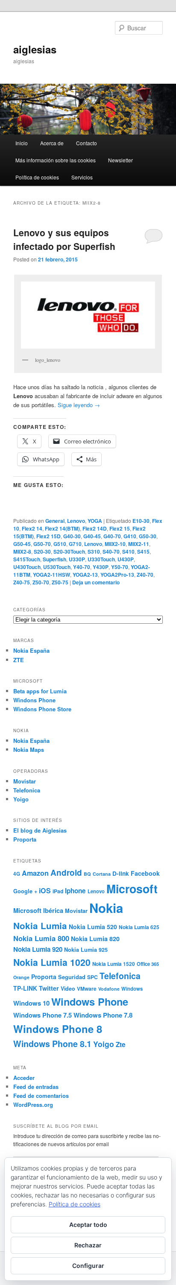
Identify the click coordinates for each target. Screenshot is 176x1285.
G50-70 (42, 544)
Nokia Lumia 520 (93, 926)
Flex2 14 (32, 528)
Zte (121, 1044)
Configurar (88, 1265)
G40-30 (72, 536)
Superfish (54, 559)
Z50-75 (60, 582)
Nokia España (31, 650)
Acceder (24, 1078)
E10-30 (141, 521)
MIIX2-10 (115, 544)
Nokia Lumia (40, 925)
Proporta (24, 839)
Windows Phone (89, 1001)
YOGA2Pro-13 (117, 574)
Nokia (106, 908)
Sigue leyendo (79, 405)
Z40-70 (145, 574)
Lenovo (76, 521)
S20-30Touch (69, 551)
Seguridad (71, 977)
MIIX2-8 (22, 551)
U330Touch (101, 559)
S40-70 (111, 551)
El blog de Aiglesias (40, 830)
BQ (87, 874)
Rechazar (88, 1245)
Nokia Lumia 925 (86, 949)
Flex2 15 (119, 528)
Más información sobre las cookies (55, 160)
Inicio (21, 143)
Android (66, 872)
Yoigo (21, 799)
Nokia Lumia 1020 (52, 962)
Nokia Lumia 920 (37, 949)
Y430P (101, 567)
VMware (87, 988)
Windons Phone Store (42, 709)
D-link (120, 873)
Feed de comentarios (41, 1095)
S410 (128, 551)
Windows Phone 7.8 (102, 1015)
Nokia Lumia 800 (41, 938)
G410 (129, 536)
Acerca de (52, 143)
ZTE (18, 660)
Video (68, 988)
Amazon (35, 873)
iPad (58, 891)
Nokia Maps (28, 749)
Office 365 (148, 963)
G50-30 (147, 536)
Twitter (49, 988)
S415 (143, 551)
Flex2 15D (48, 536)
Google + (25, 891)
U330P (77, 559)
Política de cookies (37, 177)
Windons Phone (34, 700)
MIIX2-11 (138, 544)
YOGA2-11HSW (51, 574)
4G (16, 873)
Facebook (145, 873)
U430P (125, 559)
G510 (59, 544)
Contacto (86, 143)
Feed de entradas (36, 1087)
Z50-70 (40, 582)
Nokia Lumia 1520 (113, 964)
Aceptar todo (88, 1224)
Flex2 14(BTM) (62, 528)
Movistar (24, 781)
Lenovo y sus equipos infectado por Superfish (64, 239)
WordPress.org (33, 1104)
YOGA (95, 521)
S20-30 (42, 551)
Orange (21, 977)
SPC (92, 977)
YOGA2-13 (85, 574)
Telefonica (26, 790)
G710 (75, 544)
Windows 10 (31, 1003)
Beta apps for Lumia (40, 691)
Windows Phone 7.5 (42, 1015)
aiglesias (34, 49)
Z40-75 (21, 582)
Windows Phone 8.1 (52, 1044)
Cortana (102, 874)
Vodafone (109, 989)
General (55, 521)
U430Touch (27, 567)
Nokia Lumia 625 (139, 927)
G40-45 (92, 536)
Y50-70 (119, 567)
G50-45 (22, 544)
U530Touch (56, 567)
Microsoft (132, 888)
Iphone (75, 890)
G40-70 (112, 536)
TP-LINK (25, 988)
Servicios (82, 177)
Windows (132, 988)
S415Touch (26, 559)
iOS (45, 890)
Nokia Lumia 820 (95, 938)
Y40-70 (81, 567)
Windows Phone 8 (57, 1028)
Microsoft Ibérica (38, 910)
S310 (94, 551)
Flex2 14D (94, 528)
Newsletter (120, 160)
